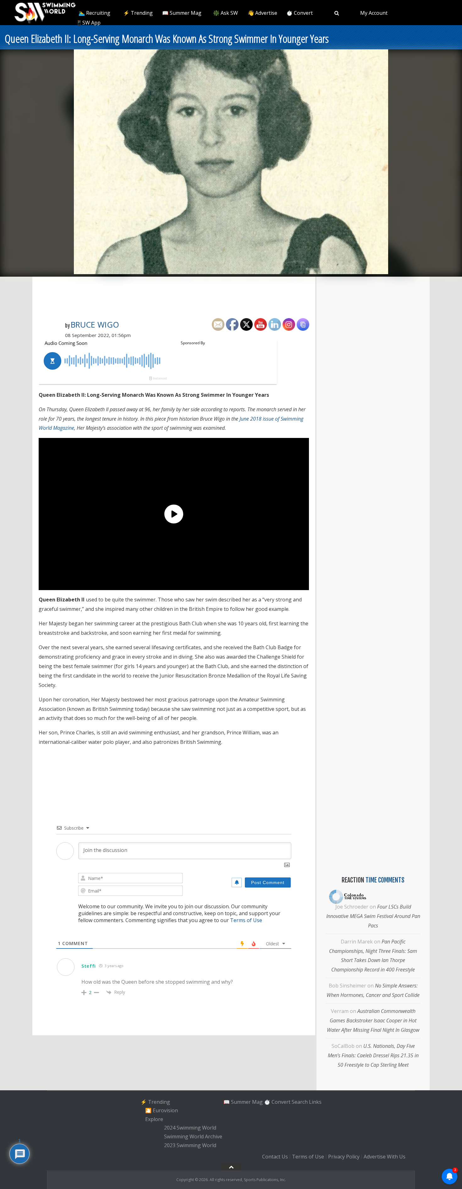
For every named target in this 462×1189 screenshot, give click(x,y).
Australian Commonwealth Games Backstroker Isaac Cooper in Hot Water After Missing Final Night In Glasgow (373, 1020)
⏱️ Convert (299, 12)
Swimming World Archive (193, 1136)
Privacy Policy (344, 1156)
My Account (374, 12)
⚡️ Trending (138, 12)
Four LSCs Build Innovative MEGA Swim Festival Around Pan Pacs (373, 916)
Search (300, 1101)
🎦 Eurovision (161, 1110)
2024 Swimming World (190, 1128)
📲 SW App (88, 22)
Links (315, 1101)
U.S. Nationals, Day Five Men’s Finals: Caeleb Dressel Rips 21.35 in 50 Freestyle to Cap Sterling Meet (373, 1055)
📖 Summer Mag (181, 12)
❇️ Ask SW (225, 12)
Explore (154, 1119)
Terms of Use (246, 920)
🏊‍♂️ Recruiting (94, 12)
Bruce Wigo (95, 324)
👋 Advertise (262, 12)
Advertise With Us (384, 1156)
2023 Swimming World (190, 1145)
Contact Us (275, 1156)
